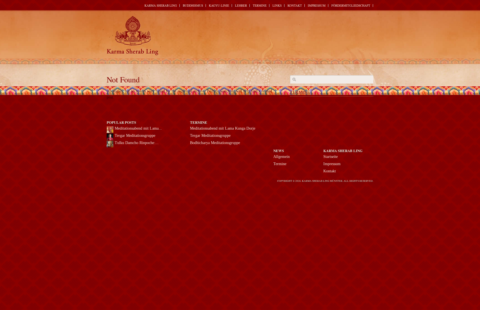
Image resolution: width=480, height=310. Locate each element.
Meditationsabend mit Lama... (138, 128)
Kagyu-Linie (219, 5)
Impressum (317, 5)
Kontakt (295, 5)
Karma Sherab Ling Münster (133, 36)
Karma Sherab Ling (160, 5)
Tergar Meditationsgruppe (310, 110)
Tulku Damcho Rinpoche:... (137, 143)
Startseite (330, 157)
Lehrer (241, 5)
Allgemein (281, 157)
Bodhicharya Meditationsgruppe (315, 119)
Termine (260, 5)
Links (277, 5)
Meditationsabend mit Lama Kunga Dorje (222, 128)
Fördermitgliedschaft (350, 5)
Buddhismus (193, 5)
